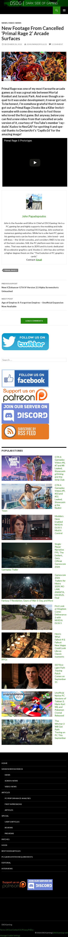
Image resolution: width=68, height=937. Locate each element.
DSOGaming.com (60, 932)
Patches (5, 839)
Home (4, 763)
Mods (4, 845)
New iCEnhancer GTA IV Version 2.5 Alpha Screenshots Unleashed (30, 287)
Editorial (6, 863)
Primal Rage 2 (10, 270)
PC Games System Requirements (17, 857)
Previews (9, 833)
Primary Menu (64, 10)
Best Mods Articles (11, 851)
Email (39, 259)
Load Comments (34, 321)
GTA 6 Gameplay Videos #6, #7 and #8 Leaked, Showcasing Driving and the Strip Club (60, 468)
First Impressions (13, 804)
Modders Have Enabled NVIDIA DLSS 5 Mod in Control (59, 525)
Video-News (14, 23)
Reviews (9, 827)
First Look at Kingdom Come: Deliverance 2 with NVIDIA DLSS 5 (60, 614)
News (4, 23)
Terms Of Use (6, 930)
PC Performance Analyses (18, 798)
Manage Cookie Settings (10, 935)
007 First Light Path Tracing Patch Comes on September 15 (60, 673)
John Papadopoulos (36, 44)
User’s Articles (12, 822)
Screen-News (11, 781)
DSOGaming (7, 924)
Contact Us (17, 930)
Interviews (7, 868)
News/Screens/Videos (12, 769)
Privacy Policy (27, 930)
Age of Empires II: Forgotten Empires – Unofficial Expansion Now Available (32, 303)
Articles (6, 792)
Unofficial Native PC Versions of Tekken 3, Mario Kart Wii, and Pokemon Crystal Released (60, 704)
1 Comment (57, 44)
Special (5, 816)
